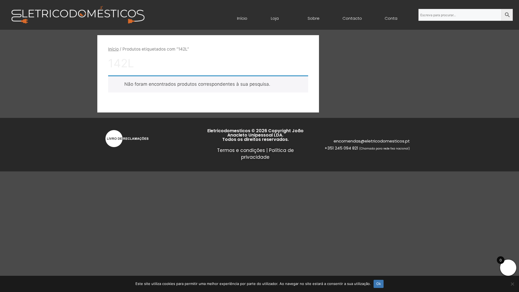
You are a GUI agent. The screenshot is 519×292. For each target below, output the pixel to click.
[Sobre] (313, 12)
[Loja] (275, 12)
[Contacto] (352, 12)
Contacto (352, 18)
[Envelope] (110, 154)
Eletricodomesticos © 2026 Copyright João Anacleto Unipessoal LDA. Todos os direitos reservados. (255, 135)
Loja (275, 18)
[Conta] (391, 12)
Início (242, 18)
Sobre (314, 18)
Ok (378, 283)
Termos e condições (241, 150)
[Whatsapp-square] (120, 154)
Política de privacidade (267, 154)
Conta (391, 18)
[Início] (242, 12)
